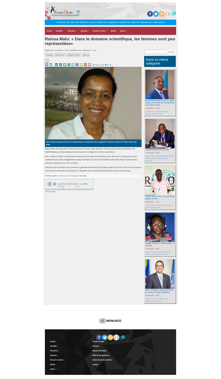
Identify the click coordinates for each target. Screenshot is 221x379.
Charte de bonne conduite (102, 360)
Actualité (59, 31)
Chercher (171, 52)
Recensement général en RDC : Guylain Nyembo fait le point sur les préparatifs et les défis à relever (159, 102)
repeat (68, 186)
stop (54, 184)
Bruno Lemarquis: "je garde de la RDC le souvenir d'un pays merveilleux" (159, 291)
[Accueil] (66, 11)
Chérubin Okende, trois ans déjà (157, 149)
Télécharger (50, 191)
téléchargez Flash (66, 175)
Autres (122, 31)
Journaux (84, 31)
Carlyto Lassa (168, 205)
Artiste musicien (156, 207)
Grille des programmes (100, 355)
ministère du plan (156, 114)
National (86, 55)
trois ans (153, 158)
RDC (160, 301)
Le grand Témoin (73, 55)
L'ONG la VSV (165, 254)
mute (81, 184)
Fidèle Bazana (155, 254)
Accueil (49, 31)
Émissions (72, 31)
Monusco (155, 301)
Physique (49, 55)
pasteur (147, 207)
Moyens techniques (99, 351)
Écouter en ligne (98, 341)
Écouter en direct (99, 31)
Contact (95, 364)
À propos (95, 346)
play (49, 184)
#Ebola (113, 31)
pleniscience (59, 55)
